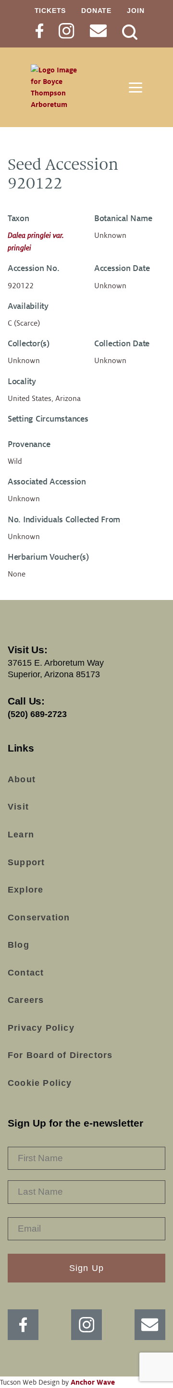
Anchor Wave (93, 1382)
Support (26, 862)
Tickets (50, 10)
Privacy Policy (41, 1028)
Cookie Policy (40, 1083)
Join (135, 10)
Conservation (39, 917)
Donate (96, 10)
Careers (26, 1000)
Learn (21, 834)
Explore (25, 889)
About (22, 779)
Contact (26, 972)
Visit (18, 807)
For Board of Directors (60, 1055)
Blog (18, 945)
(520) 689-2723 (37, 714)
